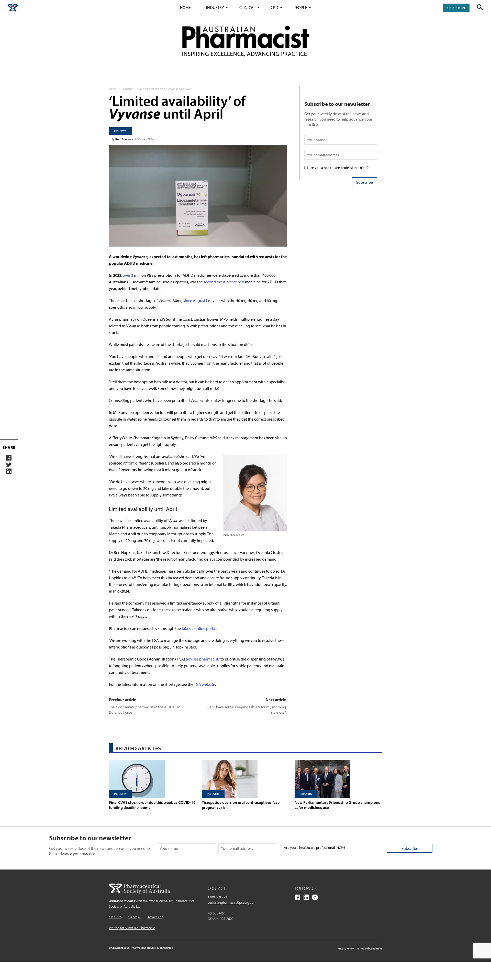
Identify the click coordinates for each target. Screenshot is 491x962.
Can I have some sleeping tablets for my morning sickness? (246, 709)
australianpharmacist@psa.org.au (230, 902)
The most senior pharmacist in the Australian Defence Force (144, 709)
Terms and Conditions (369, 948)
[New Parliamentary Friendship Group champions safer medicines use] (338, 779)
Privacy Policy (346, 948)
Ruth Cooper (123, 139)
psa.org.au (134, 917)
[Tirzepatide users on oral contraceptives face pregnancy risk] (245, 779)
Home (185, 7)
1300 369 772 (217, 897)
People (300, 7)
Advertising (155, 917)
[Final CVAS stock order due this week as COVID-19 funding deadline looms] (152, 779)
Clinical (247, 7)
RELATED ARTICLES (138, 748)
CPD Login (456, 7)
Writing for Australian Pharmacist (132, 927)
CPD (274, 7)
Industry (215, 7)
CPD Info (115, 917)
